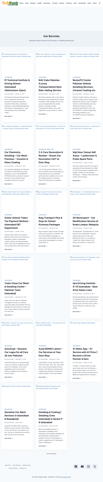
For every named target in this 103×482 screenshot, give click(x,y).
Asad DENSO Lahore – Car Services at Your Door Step (51, 352)
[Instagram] (88, 466)
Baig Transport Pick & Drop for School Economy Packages (50, 221)
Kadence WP (67, 477)
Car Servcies (8, 77)
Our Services (17, 465)
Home (21, 3)
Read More (9, 116)
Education (47, 3)
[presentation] (17, 63)
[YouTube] (82, 466)
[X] (95, 466)
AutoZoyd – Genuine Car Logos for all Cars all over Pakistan (16, 352)
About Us (8, 465)
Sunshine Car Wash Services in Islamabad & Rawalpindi (17, 415)
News (95, 3)
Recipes (33, 3)
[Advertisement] (51, 18)
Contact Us (23, 468)
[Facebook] (76, 466)
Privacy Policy (13, 468)
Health (39, 3)
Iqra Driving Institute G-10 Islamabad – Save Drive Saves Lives (85, 286)
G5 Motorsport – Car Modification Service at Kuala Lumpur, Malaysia (85, 221)
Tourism (55, 3)
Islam (27, 3)
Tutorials (69, 3)
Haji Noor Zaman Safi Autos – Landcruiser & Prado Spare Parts (85, 155)
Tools (89, 3)
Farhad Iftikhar (10, 94)
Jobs (75, 3)
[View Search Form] (99, 3)
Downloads (82, 3)
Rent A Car (50, 149)
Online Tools (26, 465)
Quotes (61, 3)
